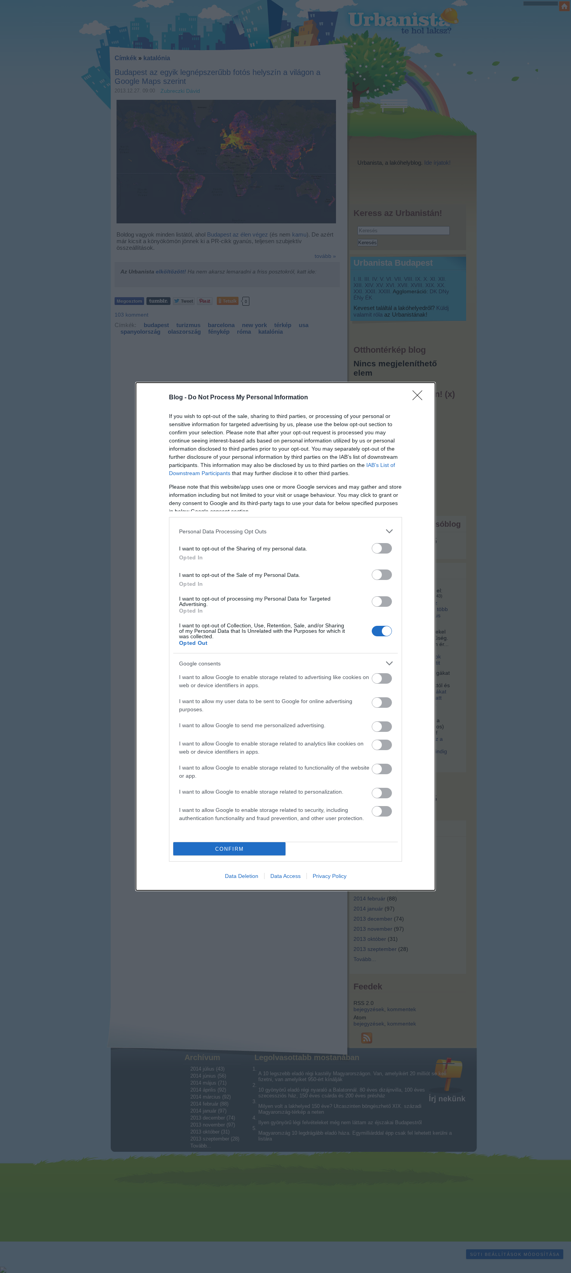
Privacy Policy (329, 876)
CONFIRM (229, 849)
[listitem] (285, 531)
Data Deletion (241, 876)
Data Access (285, 876)
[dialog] (285, 636)
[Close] (420, 397)
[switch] (382, 548)
